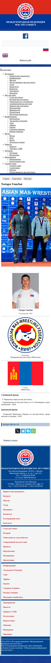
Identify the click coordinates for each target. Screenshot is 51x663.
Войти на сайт (25, 60)
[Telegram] (23, 431)
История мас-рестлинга (18, 100)
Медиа (7, 134)
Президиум (14, 87)
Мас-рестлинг (5, 70)
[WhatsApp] (33, 431)
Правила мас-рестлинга (19, 106)
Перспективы (15, 108)
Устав (11, 85)
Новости (8, 144)
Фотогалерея (8, 616)
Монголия (27, 179)
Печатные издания (17, 142)
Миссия (12, 80)
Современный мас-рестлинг (20, 104)
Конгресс (7, 496)
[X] (17, 431)
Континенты (14, 119)
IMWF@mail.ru (30, 478)
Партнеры (7, 634)
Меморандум (14, 110)
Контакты (13, 93)
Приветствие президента (19, 76)
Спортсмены (14, 168)
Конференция (15, 78)
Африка (12, 125)
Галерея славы (10, 164)
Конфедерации (11, 117)
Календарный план (17, 161)
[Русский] (46, 51)
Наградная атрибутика (18, 114)
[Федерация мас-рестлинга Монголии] (25, 352)
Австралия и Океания (18, 121)
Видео (12, 140)
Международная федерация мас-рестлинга (25, 468)
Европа (12, 127)
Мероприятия (10, 157)
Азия (11, 123)
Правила (7, 547)
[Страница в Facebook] (25, 38)
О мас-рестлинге (16, 97)
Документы (14, 91)
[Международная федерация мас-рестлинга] (25, 20)
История (6, 533)
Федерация (9, 74)
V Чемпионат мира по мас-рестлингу (17, 399)
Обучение (9, 151)
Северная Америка (17, 129)
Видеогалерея (9, 621)
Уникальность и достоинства (21, 102)
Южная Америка (16, 132)
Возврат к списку (11, 440)
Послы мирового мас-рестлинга (22, 82)
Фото (11, 138)
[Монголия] (25, 385)
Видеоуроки (14, 155)
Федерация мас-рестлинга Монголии (26, 357)
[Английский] (5, 57)
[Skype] (28, 431)
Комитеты (13, 89)
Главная (6, 179)
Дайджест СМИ (15, 149)
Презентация (14, 112)
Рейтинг (12, 170)
